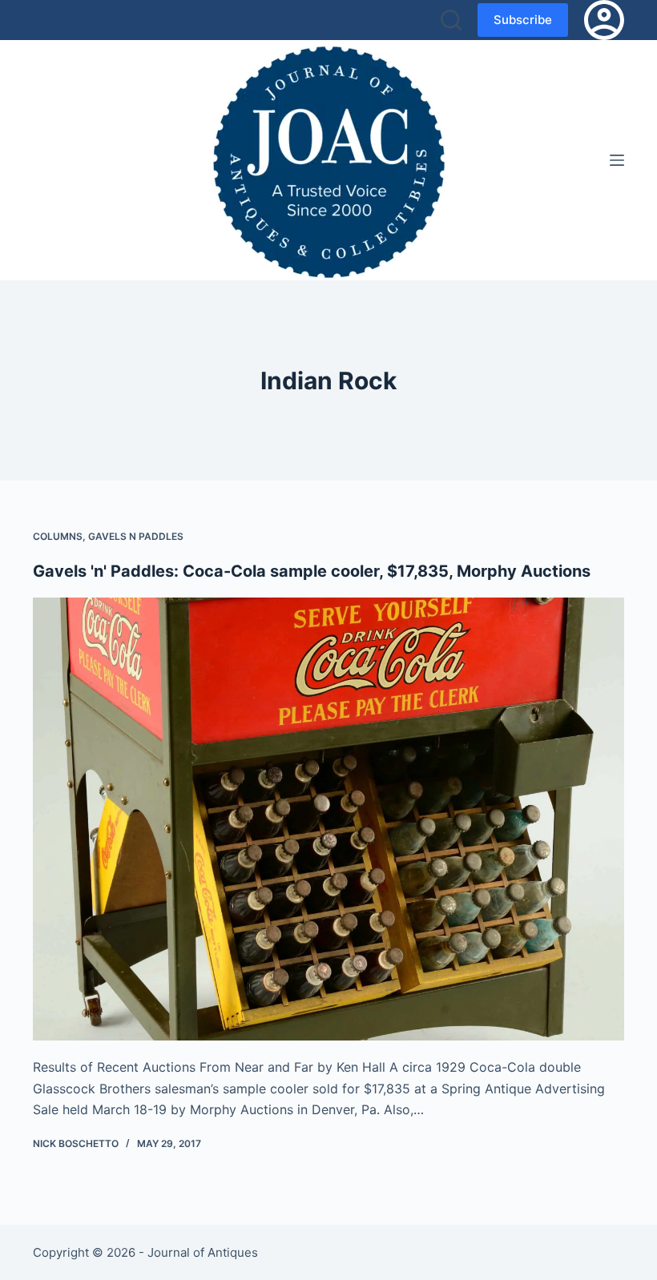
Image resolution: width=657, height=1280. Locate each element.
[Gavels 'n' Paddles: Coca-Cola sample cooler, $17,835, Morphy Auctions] (328, 819)
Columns (58, 536)
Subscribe (523, 19)
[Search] (451, 20)
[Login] (604, 20)
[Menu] (617, 160)
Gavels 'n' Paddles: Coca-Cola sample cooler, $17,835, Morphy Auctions (311, 571)
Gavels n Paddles (135, 536)
